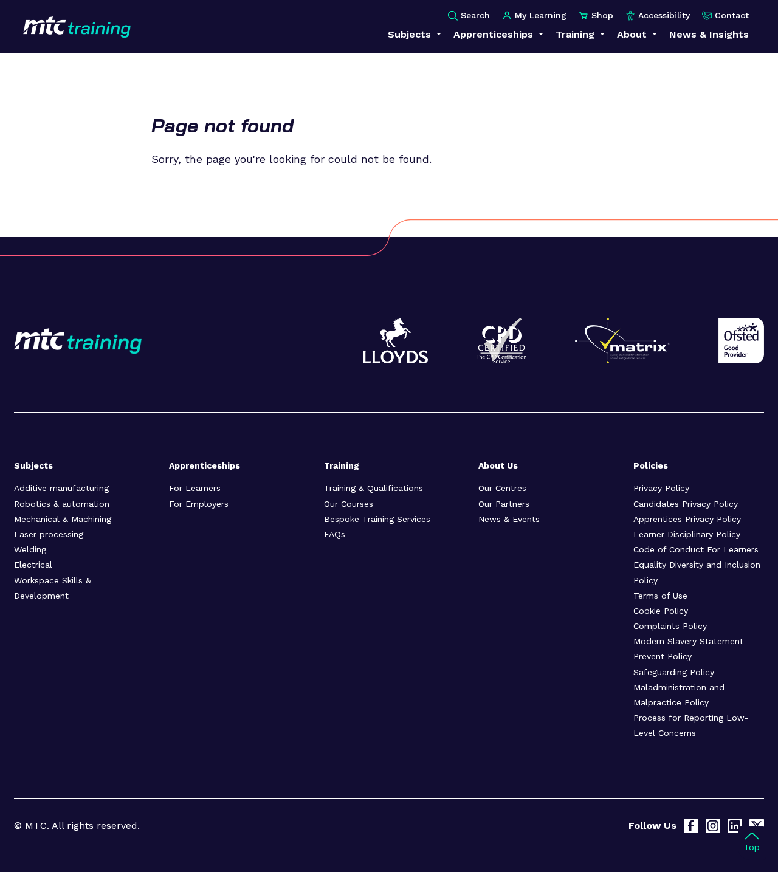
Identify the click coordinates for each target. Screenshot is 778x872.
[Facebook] (691, 826)
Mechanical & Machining (62, 519)
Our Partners (503, 504)
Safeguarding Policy (673, 672)
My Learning (540, 15)
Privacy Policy (661, 488)
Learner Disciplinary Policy (686, 534)
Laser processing (48, 534)
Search (475, 15)
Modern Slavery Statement (688, 641)
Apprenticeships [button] (494, 34)
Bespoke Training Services (377, 519)
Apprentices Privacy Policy (687, 519)
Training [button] (576, 34)
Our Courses (348, 504)
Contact (732, 15)
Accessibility (664, 15)
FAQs (334, 534)
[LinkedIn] (735, 826)
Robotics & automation (61, 504)
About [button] (633, 34)
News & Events (509, 519)
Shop (602, 15)
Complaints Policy (670, 626)
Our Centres (502, 488)
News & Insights (709, 34)
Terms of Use (660, 595)
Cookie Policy (660, 611)
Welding (30, 549)
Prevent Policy (662, 656)
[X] (756, 826)
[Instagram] (713, 826)
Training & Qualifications (373, 488)
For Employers (199, 504)
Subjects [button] (411, 34)
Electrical (33, 564)
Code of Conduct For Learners (696, 549)
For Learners (195, 488)
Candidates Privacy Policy (685, 504)
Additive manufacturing (61, 488)
